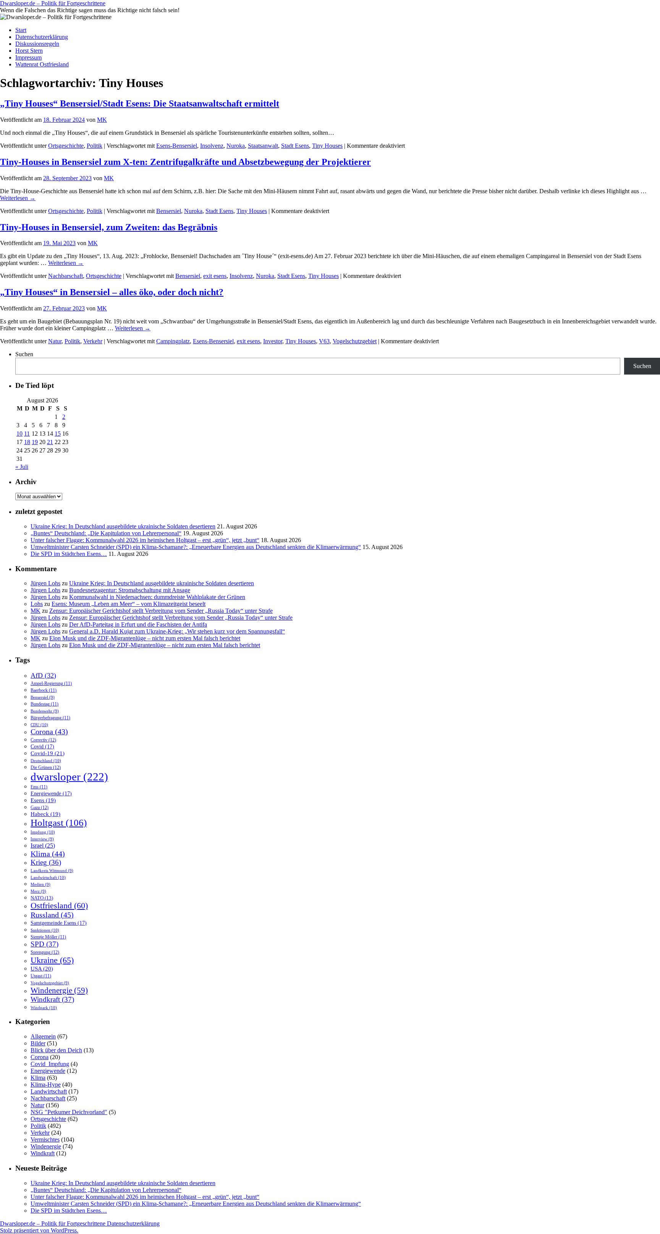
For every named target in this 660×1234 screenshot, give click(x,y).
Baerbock (44, 690)
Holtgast (59, 822)
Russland (52, 915)
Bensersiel (168, 211)
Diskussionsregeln (37, 43)
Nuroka (235, 145)
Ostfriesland (59, 905)
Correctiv (43, 740)
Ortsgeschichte (66, 145)
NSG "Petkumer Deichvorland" (69, 1112)
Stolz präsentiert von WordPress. (39, 1230)
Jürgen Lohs (45, 583)
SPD (44, 944)
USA (42, 969)
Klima (48, 854)
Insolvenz (211, 145)
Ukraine (52, 960)
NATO (42, 898)
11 (27, 433)
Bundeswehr (45, 711)
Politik (94, 145)
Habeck (45, 814)
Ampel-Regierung (51, 683)
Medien (40, 884)
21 (50, 442)
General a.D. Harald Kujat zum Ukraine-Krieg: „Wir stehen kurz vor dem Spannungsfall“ (177, 631)
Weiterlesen (18, 198)
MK (102, 119)
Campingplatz (173, 341)
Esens (43, 800)
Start (20, 30)
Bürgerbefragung (50, 718)
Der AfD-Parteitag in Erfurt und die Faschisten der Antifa (138, 624)
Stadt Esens (295, 145)
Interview (42, 839)
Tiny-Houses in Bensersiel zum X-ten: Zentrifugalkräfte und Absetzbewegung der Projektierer (185, 162)
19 (35, 442)
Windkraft (52, 999)
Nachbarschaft (65, 276)
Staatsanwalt (263, 145)
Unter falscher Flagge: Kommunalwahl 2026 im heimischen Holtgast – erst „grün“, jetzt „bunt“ (145, 540)
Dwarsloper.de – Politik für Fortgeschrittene (52, 3)
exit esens (214, 276)
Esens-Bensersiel (176, 145)
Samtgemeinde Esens (59, 923)
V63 (324, 341)
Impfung (43, 832)
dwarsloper (69, 776)
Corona (49, 732)
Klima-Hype (46, 1084)
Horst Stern (29, 50)
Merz (38, 891)
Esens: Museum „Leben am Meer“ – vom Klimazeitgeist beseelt (128, 604)
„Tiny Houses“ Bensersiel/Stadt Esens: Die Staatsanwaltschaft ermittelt (139, 103)
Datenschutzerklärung (41, 37)
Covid (42, 746)
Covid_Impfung (50, 1064)
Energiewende (51, 793)
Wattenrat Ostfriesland (42, 64)
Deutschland (46, 760)
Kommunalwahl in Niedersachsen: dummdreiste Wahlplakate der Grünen (157, 597)
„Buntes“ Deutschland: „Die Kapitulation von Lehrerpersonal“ (106, 533)
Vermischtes (45, 1139)
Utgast (41, 976)
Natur (54, 341)
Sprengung (45, 952)
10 (19, 433)
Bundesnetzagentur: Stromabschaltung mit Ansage (129, 590)
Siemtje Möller (48, 937)
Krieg (46, 862)
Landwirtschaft (48, 877)
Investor (272, 341)
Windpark (44, 1007)
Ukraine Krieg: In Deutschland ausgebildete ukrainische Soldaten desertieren (123, 526)
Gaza (40, 807)
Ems (39, 787)
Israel (43, 845)
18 (27, 442)
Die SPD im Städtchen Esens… (69, 554)
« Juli (21, 467)
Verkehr (92, 341)
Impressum (28, 57)
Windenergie (59, 990)
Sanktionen (45, 930)
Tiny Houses (327, 145)
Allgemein (43, 1036)
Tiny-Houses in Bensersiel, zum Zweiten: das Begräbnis (108, 227)
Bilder (38, 1043)
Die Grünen (46, 767)
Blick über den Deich (56, 1050)
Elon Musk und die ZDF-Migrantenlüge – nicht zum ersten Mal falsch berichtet (144, 638)
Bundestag (44, 704)
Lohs (37, 604)
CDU (39, 724)
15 (58, 433)
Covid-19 (48, 753)
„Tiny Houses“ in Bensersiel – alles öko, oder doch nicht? (111, 292)
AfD (43, 675)
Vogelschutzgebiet (355, 341)
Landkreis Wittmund (52, 871)
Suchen (24, 354)
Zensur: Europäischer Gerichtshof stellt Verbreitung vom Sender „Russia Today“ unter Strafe (161, 610)
